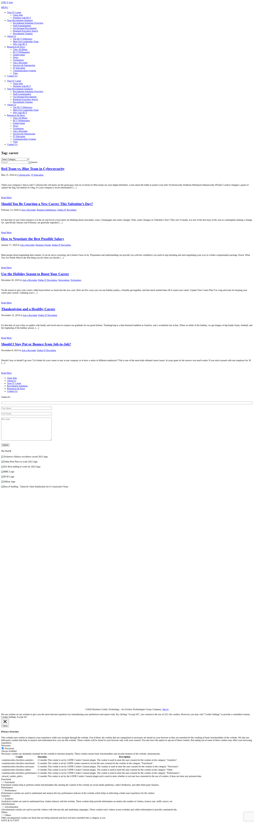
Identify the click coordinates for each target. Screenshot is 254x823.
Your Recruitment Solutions (20, 20)
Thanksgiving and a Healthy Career (28, 309)
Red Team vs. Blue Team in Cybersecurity (33, 169)
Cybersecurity (23, 175)
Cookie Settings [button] (8, 717)
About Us (11, 36)
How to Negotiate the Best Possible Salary (32, 239)
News (15, 57)
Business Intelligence (46, 210)
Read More (6, 197)
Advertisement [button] (8, 804)
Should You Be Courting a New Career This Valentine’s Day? (47, 204)
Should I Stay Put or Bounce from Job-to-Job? (36, 344)
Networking (63, 280)
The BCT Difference (22, 39)
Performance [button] (7, 787)
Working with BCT (22, 17)
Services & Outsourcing (24, 65)
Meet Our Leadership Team (26, 41)
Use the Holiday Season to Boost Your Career (35, 274)
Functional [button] (6, 779)
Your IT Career (14, 12)
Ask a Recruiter (20, 62)
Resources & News (16, 47)
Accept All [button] (22, 717)
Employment (19, 54)
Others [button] (4, 812)
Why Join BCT (20, 44)
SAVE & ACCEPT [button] (10, 820)
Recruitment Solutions (17, 386)
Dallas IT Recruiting (66, 210)
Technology (18, 60)
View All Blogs (20, 49)
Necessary (9, 748)
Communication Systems (24, 70)
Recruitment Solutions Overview (28, 23)
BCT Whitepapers (21, 52)
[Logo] (127, 2)
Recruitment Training (23, 33)
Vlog (15, 73)
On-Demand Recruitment (24, 28)
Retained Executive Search (25, 31)
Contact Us (12, 76)
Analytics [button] (5, 795)
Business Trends (43, 245)
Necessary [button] (6, 745)
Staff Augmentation (22, 25)
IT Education (19, 68)
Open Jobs (18, 15)
